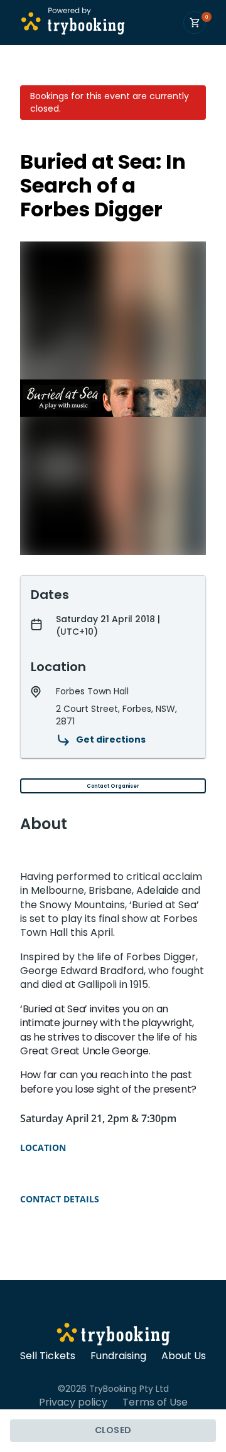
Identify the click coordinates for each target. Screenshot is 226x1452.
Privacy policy (73, 1402)
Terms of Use (155, 1402)
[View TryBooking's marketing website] (113, 1336)
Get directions (111, 739)
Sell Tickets (47, 1356)
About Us (183, 1356)
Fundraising (118, 1356)
